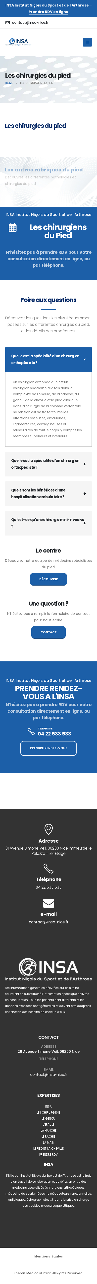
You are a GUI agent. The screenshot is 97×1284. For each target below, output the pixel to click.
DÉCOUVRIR (48, 579)
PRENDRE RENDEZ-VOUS (48, 748)
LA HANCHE (48, 1131)
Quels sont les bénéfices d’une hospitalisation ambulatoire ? (38, 493)
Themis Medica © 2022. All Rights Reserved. (48, 1273)
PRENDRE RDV (48, 1155)
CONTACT (49, 632)
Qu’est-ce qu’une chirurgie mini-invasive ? (47, 523)
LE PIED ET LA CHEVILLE (48, 1149)
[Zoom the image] (48, 961)
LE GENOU (48, 1119)
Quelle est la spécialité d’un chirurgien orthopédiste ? (45, 359)
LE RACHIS (48, 1137)
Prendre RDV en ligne (48, 11)
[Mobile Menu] (87, 42)
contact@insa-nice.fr (48, 1074)
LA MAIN (48, 1143)
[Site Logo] (18, 42)
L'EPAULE (48, 1125)
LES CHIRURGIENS (48, 1113)
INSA (48, 1107)
